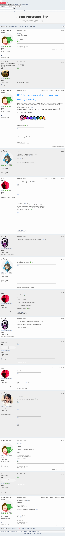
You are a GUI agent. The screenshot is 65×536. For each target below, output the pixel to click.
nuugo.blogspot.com (21, 230)
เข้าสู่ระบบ (17, 4)
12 (25, 26)
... (31, 26)
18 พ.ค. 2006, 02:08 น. (21, 61)
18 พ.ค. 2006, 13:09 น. (21, 236)
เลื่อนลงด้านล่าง (3, 26)
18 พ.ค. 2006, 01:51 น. (21, 30)
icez (4, 341)
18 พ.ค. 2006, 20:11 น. (21, 440)
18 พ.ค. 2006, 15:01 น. (21, 340)
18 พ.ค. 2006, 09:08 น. (21, 151)
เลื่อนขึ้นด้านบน (3, 528)
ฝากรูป (24, 362)
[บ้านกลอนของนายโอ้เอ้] (1, 84)
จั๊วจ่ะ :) (5, 151)
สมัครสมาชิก (25, 4)
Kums (4, 236)
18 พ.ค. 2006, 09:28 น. (21, 178)
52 (33, 26)
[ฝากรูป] (1, 358)
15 (30, 26)
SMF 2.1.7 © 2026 (28, 533)
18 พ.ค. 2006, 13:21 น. (21, 318)
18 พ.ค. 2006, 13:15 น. (21, 291)
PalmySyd (6, 393)
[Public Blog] (1, 55)
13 (27, 26)
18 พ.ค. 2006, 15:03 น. (21, 367)
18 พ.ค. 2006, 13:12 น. (21, 259)
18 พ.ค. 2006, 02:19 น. (21, 90)
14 (28, 26)
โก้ (3, 178)
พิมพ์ (63, 26)
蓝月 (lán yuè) (7, 30)
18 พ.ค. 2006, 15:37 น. (21, 393)
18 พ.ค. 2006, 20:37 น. (21, 497)
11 (23, 26)
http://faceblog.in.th (59, 49)
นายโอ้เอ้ (5, 62)
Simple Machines (37, 533)
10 (22, 26)
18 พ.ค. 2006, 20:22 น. (21, 473)
